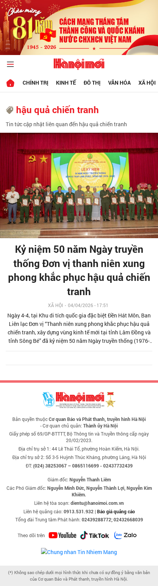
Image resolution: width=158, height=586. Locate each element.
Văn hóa (119, 82)
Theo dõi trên (31, 535)
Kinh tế (66, 82)
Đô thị (92, 82)
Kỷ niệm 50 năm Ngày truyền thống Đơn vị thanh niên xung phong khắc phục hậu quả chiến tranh (79, 269)
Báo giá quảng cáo (116, 511)
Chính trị (35, 82)
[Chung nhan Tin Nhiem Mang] (79, 551)
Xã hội (55, 305)
